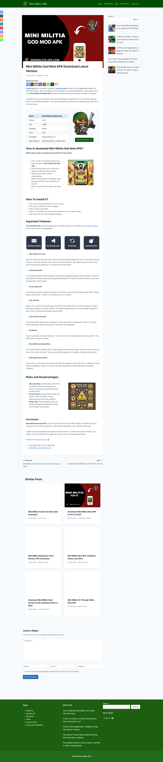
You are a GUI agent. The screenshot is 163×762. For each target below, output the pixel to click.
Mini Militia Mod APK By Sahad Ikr (42, 445)
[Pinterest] (44, 85)
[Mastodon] (1, 33)
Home (100, 4)
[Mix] (1, 37)
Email (54, 666)
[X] (32, 85)
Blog (116, 4)
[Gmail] (56, 85)
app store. (56, 161)
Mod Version (108, 4)
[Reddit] (36, 85)
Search (110, 16)
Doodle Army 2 (32, 88)
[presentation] (43, 495)
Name (27, 666)
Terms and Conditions (34, 725)
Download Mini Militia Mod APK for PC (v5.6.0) (85, 462)
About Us (29, 711)
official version (92, 226)
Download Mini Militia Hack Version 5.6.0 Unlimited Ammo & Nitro (43, 603)
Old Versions (125, 4)
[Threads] (52, 85)
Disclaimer (30, 716)
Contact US (135, 4)
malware (40, 389)
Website (81, 666)
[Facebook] (28, 85)
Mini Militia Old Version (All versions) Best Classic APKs (41, 463)
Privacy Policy (31, 722)
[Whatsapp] (48, 85)
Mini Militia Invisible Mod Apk (40, 448)
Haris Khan (33, 518)
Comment (28, 641)
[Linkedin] (40, 85)
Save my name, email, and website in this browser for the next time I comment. (52, 671)
